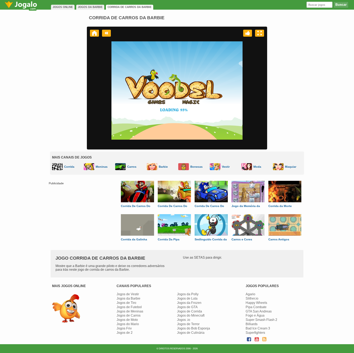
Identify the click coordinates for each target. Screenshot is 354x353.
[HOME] (94, 33)
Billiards (252, 324)
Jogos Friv (124, 328)
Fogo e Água (255, 315)
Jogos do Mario (128, 324)
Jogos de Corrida (189, 311)
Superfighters (255, 332)
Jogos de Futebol (129, 307)
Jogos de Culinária (190, 332)
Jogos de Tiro (126, 302)
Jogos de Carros (129, 315)
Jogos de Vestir (128, 294)
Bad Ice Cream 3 (258, 328)
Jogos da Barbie (128, 298)
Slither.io (252, 298)
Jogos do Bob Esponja (193, 328)
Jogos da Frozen (189, 302)
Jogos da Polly (188, 294)
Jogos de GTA (187, 307)
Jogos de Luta (187, 298)
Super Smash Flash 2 (261, 319)
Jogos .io (183, 319)
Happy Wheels (256, 302)
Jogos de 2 (125, 332)
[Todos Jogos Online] (66, 309)
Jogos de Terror (188, 324)
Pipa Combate (256, 307)
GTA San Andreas (259, 311)
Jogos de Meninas (130, 311)
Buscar (341, 4)
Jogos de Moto (127, 319)
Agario (250, 294)
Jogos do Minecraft (190, 315)
